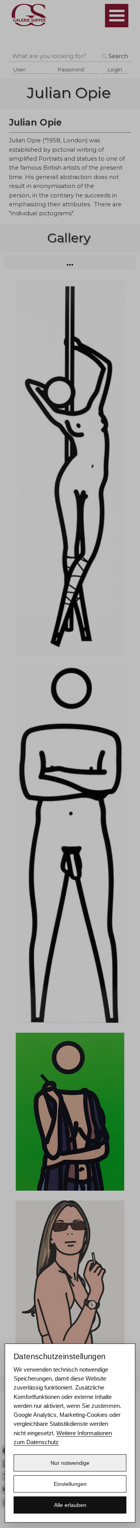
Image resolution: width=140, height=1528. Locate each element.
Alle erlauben (70, 1505)
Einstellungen (70, 1484)
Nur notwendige (70, 1463)
